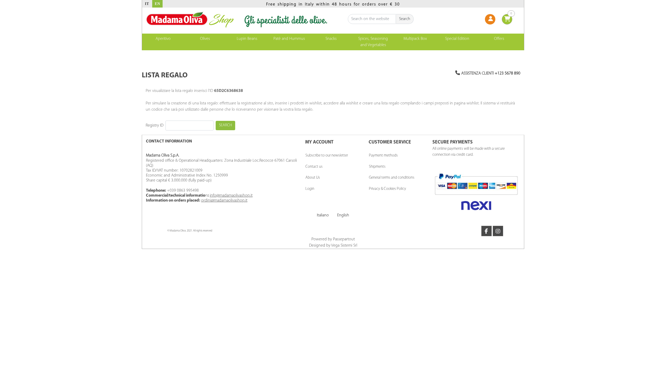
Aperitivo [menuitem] (163, 39)
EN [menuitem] (157, 4)
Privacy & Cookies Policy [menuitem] (387, 189)
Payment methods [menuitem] (383, 156)
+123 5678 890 (507, 73)
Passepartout (344, 239)
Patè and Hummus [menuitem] (289, 39)
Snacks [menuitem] (331, 39)
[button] (405, 19)
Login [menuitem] (309, 189)
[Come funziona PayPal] (476, 184)
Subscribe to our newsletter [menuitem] (326, 156)
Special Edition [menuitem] (457, 39)
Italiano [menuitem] (323, 215)
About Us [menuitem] (312, 178)
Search (225, 125)
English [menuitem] (343, 215)
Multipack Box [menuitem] (415, 39)
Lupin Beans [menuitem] (247, 39)
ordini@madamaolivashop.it (224, 200)
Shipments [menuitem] (377, 167)
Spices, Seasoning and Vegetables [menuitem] (373, 42)
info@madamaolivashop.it (231, 195)
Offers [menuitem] (499, 39)
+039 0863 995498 (183, 191)
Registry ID (154, 125)
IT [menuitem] (147, 4)
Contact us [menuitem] (314, 167)
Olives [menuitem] (205, 39)
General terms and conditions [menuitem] (391, 178)
